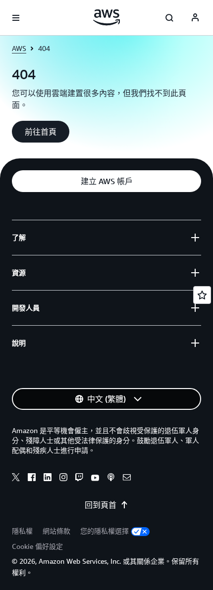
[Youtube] (95, 478)
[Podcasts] (111, 478)
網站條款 (56, 531)
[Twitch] (79, 478)
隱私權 (22, 531)
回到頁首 (100, 505)
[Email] (127, 478)
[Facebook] (32, 478)
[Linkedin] (48, 478)
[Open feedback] (202, 295)
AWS (19, 48)
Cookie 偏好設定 (37, 546)
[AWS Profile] (195, 18)
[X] (16, 478)
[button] (40, 132)
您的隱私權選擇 (104, 531)
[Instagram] (63, 478)
